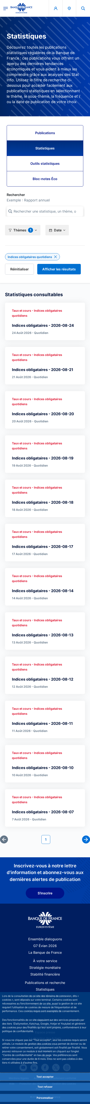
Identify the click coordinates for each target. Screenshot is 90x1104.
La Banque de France (45, 952)
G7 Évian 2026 (45, 946)
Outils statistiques (45, 163)
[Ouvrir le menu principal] (5, 8)
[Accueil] (45, 920)
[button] (83, 8)
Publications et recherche (45, 983)
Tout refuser (45, 1086)
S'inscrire (45, 893)
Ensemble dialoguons (45, 939)
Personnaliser (45, 1097)
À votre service (45, 961)
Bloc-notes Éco (45, 179)
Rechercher (16, 195)
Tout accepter (45, 1076)
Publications (45, 133)
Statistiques (45, 148)
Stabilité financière (45, 974)
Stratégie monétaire (45, 967)
